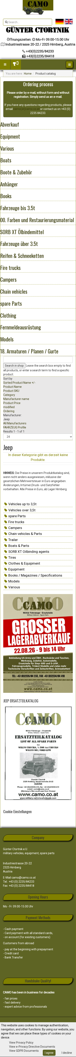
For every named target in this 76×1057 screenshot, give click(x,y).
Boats (5, 160)
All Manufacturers (14, 423)
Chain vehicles (13, 291)
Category (9, 395)
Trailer (13, 540)
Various (7, 148)
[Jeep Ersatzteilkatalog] (38, 754)
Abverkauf (9, 124)
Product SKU (11, 390)
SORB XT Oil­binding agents (28, 552)
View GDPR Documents (24, 1050)
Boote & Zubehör (16, 172)
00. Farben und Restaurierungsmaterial (37, 220)
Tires (12, 557)
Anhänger (9, 184)
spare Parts (11, 303)
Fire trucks (10, 267)
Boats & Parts (18, 546)
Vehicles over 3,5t (21, 510)
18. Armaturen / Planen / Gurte (29, 351)
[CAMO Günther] (38, 7)
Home (28, 73)
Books (6, 196)
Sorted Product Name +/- (19, 382)
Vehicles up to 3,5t (22, 504)
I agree (49, 1052)
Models (7, 339)
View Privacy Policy (21, 1042)
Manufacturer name (16, 399)
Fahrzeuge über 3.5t (19, 243)
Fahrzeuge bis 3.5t (17, 208)
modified (9, 407)
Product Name (12, 386)
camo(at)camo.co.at (26, 109)
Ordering (8, 411)
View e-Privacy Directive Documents (32, 1046)
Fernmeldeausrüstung (20, 327)
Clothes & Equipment (24, 563)
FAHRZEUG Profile (14, 427)
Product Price (11, 403)
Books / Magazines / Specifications (35, 575)
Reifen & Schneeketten (22, 255)
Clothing (8, 315)
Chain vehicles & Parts (25, 534)
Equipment (10, 136)
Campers (8, 279)
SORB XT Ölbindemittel (22, 232)
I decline (67, 1052)
